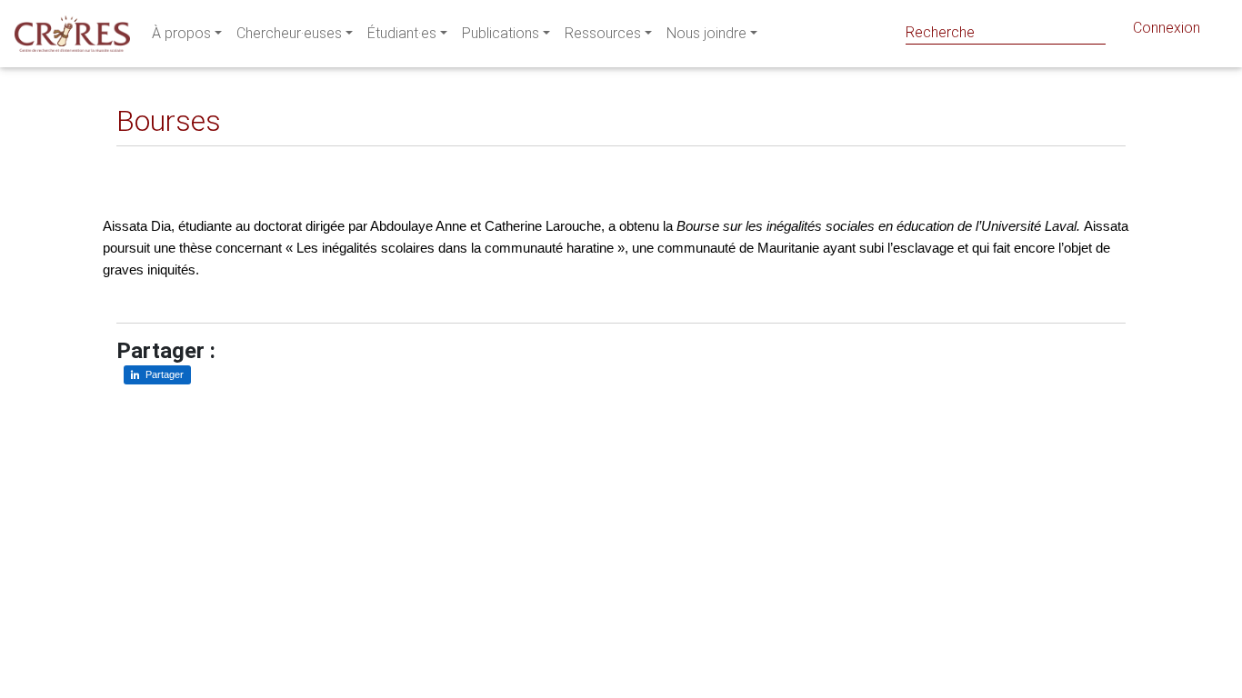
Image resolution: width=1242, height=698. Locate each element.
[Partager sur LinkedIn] (143, 160)
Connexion (1166, 27)
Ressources (603, 33)
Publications (500, 33)
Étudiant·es (401, 33)
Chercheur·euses (289, 33)
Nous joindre (706, 33)
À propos (181, 33)
